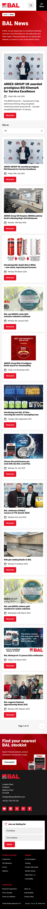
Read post (11, 116)
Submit (9, 844)
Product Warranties (31, 867)
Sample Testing (30, 871)
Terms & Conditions (8, 897)
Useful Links (7, 885)
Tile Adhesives (7, 863)
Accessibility (29, 879)
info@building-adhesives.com (13, 797)
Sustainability (28, 893)
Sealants (5, 871)
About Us (27, 889)
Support (28, 855)
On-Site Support (30, 859)
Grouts (4, 867)
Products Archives (9, 855)
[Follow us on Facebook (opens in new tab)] (30, 809)
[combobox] (23, 131)
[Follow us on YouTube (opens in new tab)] (4, 809)
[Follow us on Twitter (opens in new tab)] (17, 809)
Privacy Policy (29, 897)
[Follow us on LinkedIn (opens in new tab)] (11, 809)
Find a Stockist (7, 893)
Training (27, 863)
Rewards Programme (9, 889)
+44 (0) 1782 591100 (10, 801)
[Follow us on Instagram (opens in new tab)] (23, 809)
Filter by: (5, 125)
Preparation (6, 859)
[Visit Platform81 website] (35, 903)
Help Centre (29, 875)
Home (5, 14)
